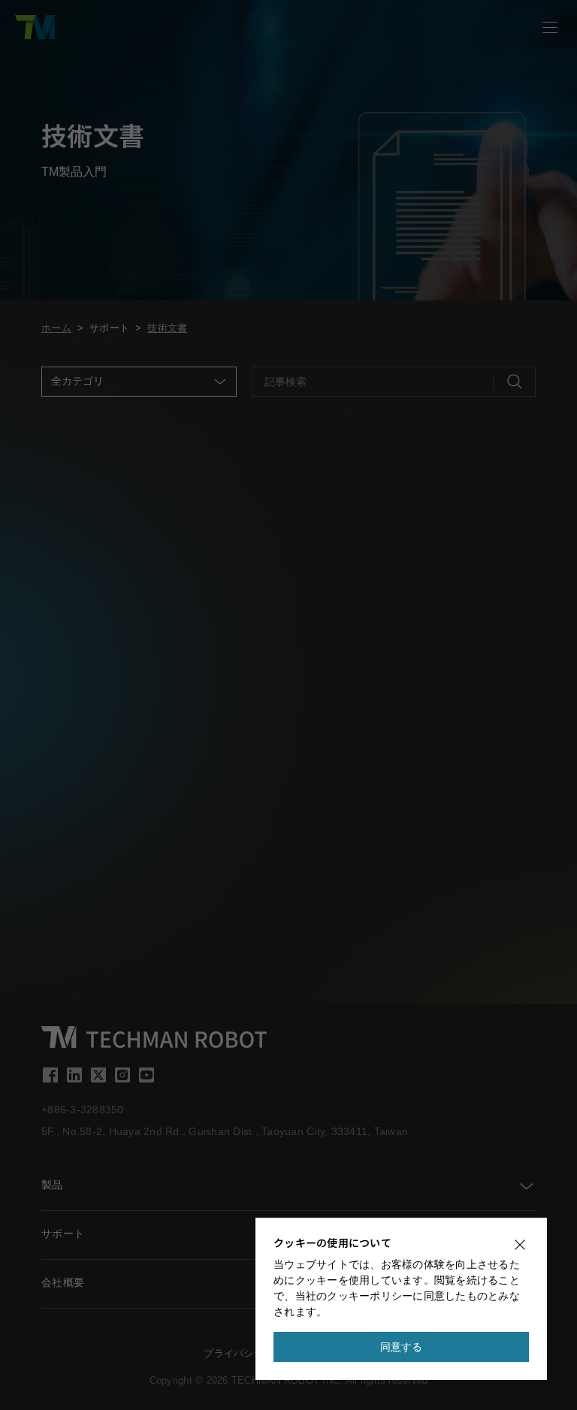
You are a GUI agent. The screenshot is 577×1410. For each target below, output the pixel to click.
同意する (401, 1347)
